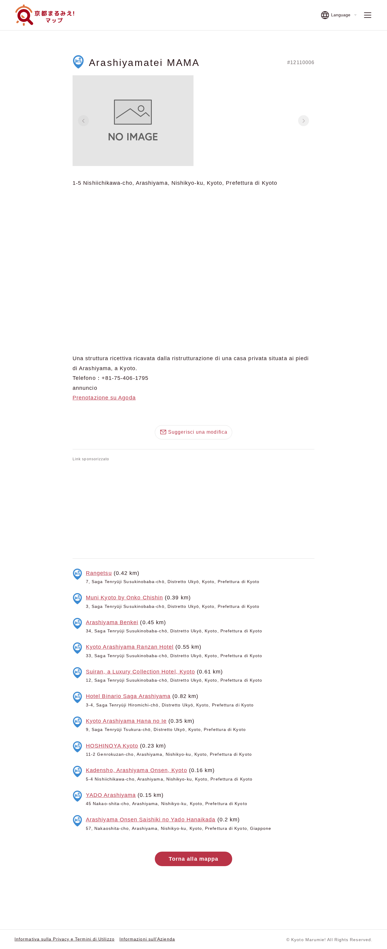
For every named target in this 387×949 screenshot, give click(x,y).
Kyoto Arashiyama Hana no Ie (126, 721)
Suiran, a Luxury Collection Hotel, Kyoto (140, 672)
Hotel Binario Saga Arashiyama (128, 696)
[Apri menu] (367, 15)
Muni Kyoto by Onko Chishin (124, 598)
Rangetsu (99, 573)
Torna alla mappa (193, 859)
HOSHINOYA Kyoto (112, 746)
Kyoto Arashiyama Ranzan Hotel (130, 647)
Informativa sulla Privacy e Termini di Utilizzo (65, 939)
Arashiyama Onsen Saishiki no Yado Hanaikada (150, 820)
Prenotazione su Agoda (104, 398)
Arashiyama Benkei (112, 622)
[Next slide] (303, 120)
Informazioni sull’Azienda (147, 939)
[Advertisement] (193, 508)
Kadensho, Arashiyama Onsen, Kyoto (136, 770)
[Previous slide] (83, 120)
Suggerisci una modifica (197, 432)
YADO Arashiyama (111, 795)
